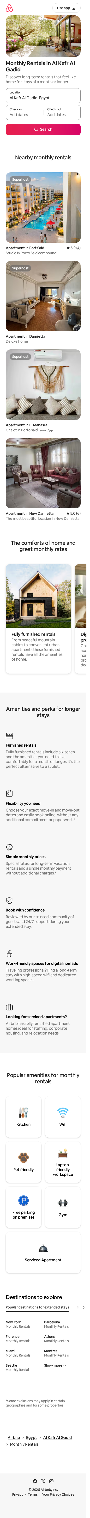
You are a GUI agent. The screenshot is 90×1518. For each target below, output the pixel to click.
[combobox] (43, 98)
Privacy (17, 1494)
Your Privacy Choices (58, 1494)
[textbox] (24, 115)
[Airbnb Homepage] (9, 7)
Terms (33, 1494)
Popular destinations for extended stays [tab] (37, 1307)
